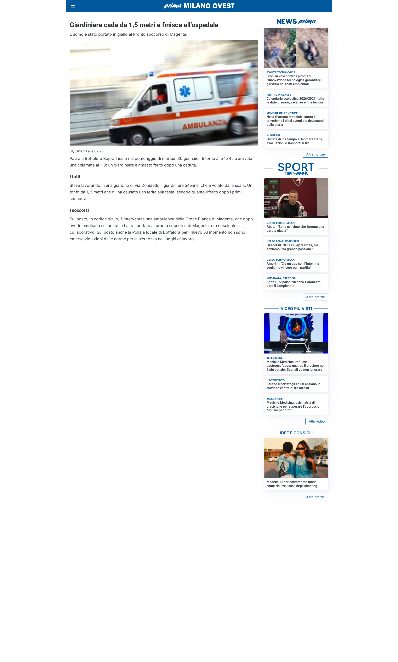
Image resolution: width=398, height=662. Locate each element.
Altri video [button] (317, 421)
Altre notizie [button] (315, 154)
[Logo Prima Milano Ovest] (199, 6)
